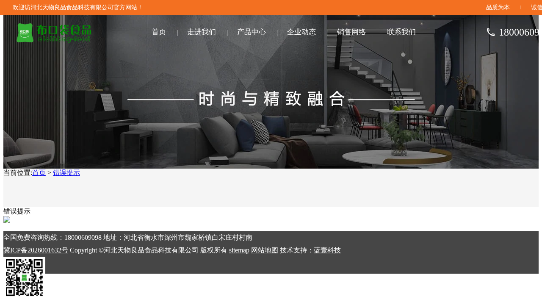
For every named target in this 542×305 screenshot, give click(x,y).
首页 (159, 32)
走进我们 (201, 32)
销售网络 (351, 32)
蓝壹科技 (327, 250)
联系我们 (401, 32)
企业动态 (301, 32)
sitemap (239, 250)
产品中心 (251, 32)
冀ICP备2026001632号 (35, 250)
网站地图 (264, 250)
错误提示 (66, 172)
